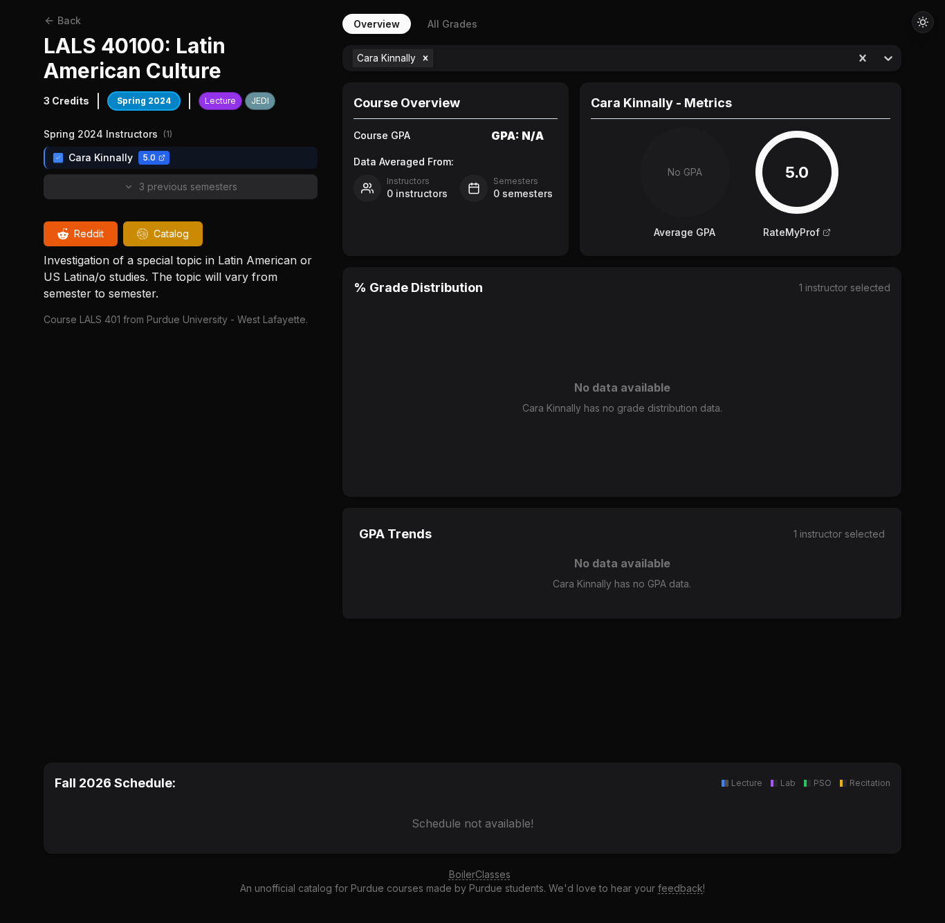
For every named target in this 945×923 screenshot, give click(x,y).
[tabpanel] (621, 387)
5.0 (149, 157)
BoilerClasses (480, 874)
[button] (425, 58)
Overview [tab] (377, 24)
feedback (680, 888)
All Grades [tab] (452, 24)
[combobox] (437, 58)
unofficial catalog (293, 888)
